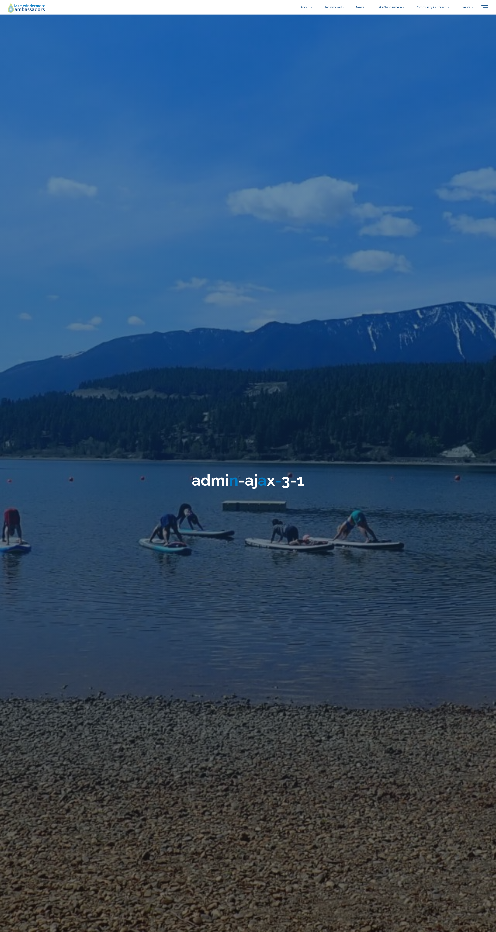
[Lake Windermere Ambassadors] (27, 7)
